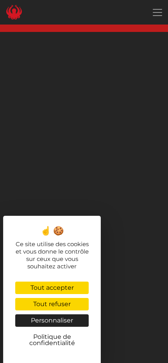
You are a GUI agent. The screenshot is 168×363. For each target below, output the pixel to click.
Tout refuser (52, 304)
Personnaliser (52, 320)
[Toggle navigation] (157, 12)
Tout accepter (52, 287)
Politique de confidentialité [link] (52, 340)
